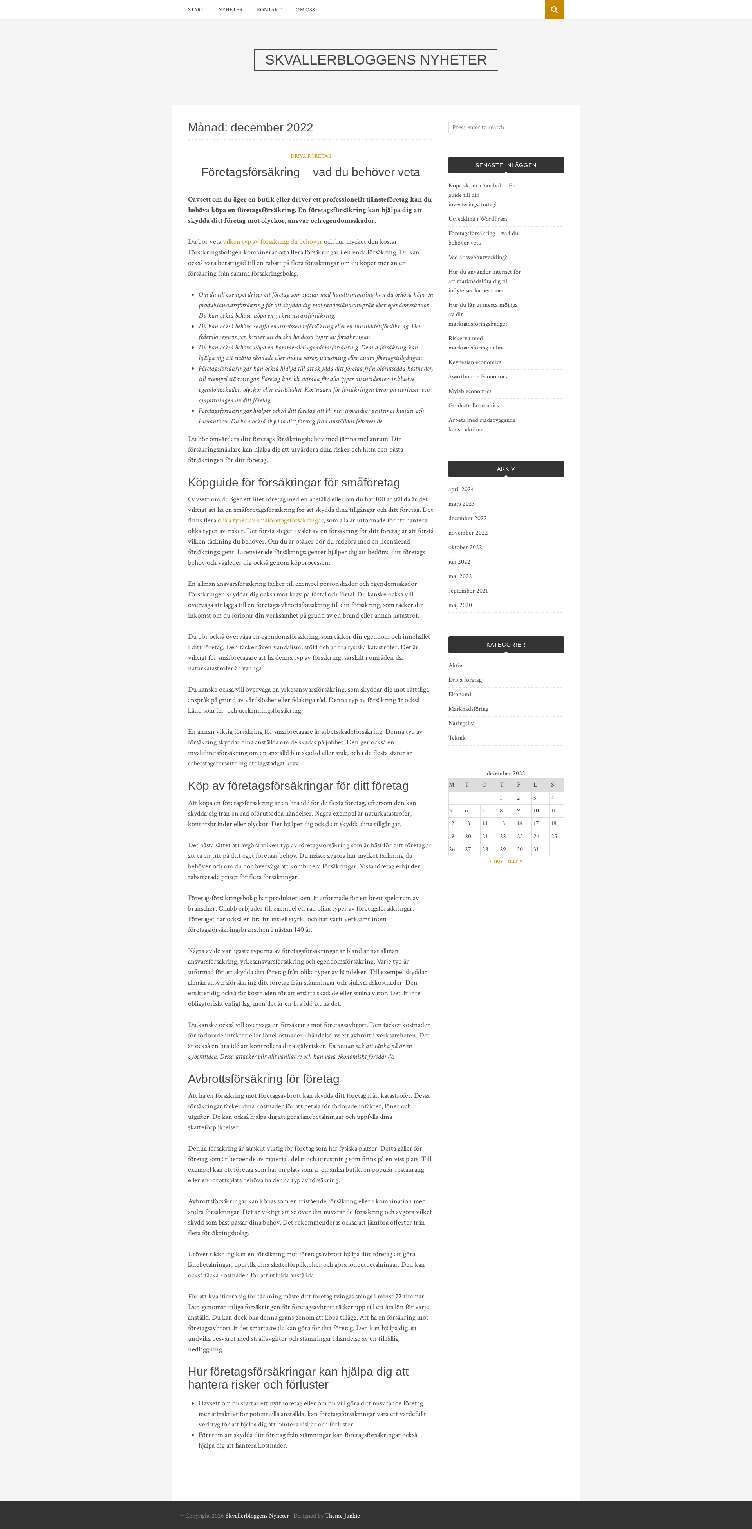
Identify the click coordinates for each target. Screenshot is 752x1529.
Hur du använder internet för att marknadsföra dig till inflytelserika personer (484, 281)
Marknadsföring (468, 709)
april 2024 (461, 489)
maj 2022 (460, 576)
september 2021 (468, 591)
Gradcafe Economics (473, 406)
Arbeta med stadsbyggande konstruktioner (481, 425)
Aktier (456, 665)
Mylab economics (470, 391)
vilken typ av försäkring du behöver (272, 241)
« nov (496, 861)
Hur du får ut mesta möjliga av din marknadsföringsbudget (483, 314)
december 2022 (467, 518)
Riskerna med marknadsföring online (476, 343)
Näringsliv (461, 723)
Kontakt (269, 9)
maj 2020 (460, 605)
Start (196, 9)
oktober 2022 (465, 547)
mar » (515, 861)
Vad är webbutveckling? (477, 257)
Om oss (305, 9)
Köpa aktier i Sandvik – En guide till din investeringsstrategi (481, 195)
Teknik (457, 738)
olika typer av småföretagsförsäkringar (271, 520)
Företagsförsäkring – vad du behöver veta (310, 172)
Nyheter (230, 9)
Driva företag (311, 156)
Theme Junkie (342, 1516)
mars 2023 (461, 504)
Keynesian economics (474, 362)
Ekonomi (459, 694)
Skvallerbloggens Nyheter (257, 1516)
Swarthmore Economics (478, 377)
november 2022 (468, 533)
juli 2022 (459, 562)
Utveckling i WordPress (478, 219)
